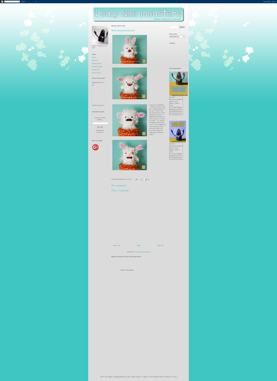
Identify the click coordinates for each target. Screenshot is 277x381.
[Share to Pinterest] (148, 179)
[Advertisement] (100, 189)
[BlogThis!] (142, 179)
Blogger (174, 377)
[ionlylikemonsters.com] (98, 103)
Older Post (160, 245)
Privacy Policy (96, 73)
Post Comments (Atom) (142, 252)
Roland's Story (96, 63)
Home (139, 245)
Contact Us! (95, 70)
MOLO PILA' (153, 124)
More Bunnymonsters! (123, 30)
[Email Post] (136, 179)
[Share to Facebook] (146, 179)
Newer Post (116, 245)
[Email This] (140, 179)
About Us (95, 60)
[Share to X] (144, 179)
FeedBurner (99, 132)
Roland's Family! (97, 66)
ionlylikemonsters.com (98, 82)
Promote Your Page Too (98, 105)
